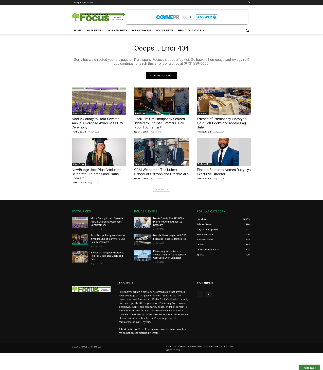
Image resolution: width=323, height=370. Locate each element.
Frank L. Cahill (79, 131)
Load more (160, 189)
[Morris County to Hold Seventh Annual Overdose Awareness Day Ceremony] (99, 101)
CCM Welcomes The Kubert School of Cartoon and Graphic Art (161, 172)
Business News (204, 164)
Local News (140, 113)
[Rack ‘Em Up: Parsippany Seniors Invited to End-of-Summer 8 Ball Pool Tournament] (161, 101)
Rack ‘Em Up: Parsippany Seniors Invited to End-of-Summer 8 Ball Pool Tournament (159, 123)
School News (78, 164)
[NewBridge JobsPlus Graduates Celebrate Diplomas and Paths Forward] (99, 152)
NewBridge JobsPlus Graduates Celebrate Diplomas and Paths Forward (96, 174)
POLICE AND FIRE (145, 211)
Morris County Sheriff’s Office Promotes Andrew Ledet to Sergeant (168, 221)
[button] (247, 30)
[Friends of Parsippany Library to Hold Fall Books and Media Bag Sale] (224, 101)
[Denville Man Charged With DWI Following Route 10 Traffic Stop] (142, 239)
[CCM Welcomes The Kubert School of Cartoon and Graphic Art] (161, 152)
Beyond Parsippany (81, 113)
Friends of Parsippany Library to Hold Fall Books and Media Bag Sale (222, 123)
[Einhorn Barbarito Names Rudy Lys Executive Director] (224, 152)
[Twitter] (249, 2)
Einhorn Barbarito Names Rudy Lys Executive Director (224, 172)
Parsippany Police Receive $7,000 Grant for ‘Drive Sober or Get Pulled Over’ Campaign (170, 254)
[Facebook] (245, 2)
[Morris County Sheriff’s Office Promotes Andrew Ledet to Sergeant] (142, 222)
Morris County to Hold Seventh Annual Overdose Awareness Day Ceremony (97, 123)
